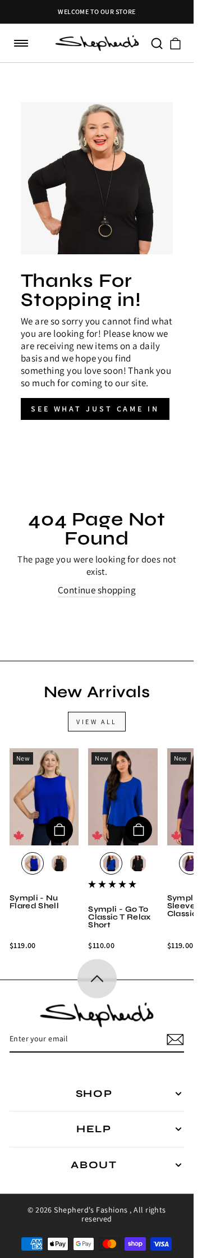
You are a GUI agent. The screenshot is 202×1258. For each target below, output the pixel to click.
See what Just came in (95, 409)
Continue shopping (97, 590)
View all (96, 721)
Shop (94, 1093)
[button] (21, 43)
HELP (94, 1129)
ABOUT (94, 1165)
